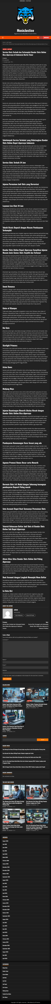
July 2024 (5, 922)
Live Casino (5, 987)
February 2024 (6, 939)
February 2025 (6, 899)
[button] (2, 37)
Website (5, 670)
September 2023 (6, 948)
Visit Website (19, 615)
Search (5, 736)
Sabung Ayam (5, 991)
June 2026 (5, 847)
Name (5, 659)
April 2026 (5, 854)
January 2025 (5, 903)
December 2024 (6, 906)
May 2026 (5, 851)
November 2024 (6, 909)
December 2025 (6, 867)
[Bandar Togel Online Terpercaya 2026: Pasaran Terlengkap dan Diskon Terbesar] (14, 695)
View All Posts (30, 615)
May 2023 (5, 955)
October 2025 (6, 873)
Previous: (14, 625)
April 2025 (5, 893)
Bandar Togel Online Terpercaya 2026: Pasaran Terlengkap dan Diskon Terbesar (12, 705)
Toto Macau (6, 797)
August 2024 (5, 919)
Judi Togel (10, 49)
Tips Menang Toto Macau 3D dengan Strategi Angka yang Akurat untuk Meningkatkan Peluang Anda (24, 749)
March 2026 (5, 857)
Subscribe (46, 37)
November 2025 (6, 870)
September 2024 (6, 916)
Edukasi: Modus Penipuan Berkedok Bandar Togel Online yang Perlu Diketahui (36, 705)
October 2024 (6, 913)
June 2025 (5, 886)
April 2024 (5, 932)
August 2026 (5, 841)
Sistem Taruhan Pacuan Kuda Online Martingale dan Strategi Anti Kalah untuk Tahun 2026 (22, 757)
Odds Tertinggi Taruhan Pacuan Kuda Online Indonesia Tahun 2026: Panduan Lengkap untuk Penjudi (24, 767)
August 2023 (5, 952)
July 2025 (5, 883)
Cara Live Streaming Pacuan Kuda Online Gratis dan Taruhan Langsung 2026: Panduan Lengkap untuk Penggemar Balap (37, 826)
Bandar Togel (5, 971)
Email (4, 665)
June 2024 (5, 926)
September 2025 (6, 877)
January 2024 (5, 942)
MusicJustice (25, 30)
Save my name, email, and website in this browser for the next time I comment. (23, 675)
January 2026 (5, 864)
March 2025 (5, 896)
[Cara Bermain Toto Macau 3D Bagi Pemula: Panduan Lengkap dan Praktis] (37, 792)
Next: (38, 625)
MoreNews (30, 1002)
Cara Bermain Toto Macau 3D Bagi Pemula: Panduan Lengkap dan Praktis (18, 753)
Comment (5, 640)
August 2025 (5, 880)
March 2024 (5, 935)
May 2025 (5, 890)
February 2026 (6, 860)
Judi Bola (5, 977)
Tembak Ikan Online (7, 994)
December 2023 (6, 945)
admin (5, 58)
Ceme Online (5, 974)
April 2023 (5, 958)
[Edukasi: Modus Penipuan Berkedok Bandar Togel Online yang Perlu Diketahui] (37, 695)
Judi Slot (4, 49)
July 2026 (5, 844)
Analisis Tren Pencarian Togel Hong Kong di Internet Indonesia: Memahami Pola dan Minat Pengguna (13, 728)
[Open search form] (38, 37)
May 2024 (5, 929)
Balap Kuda (6, 821)
